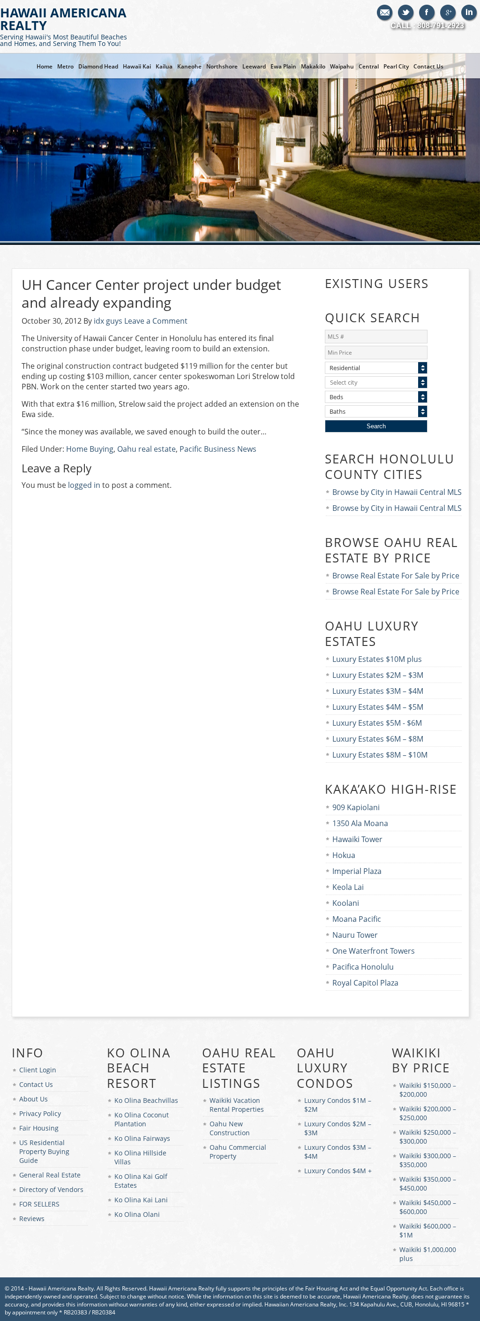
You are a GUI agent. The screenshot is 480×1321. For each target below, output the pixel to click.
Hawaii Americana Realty (63, 26)
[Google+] (448, 13)
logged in (84, 485)
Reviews (32, 1218)
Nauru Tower (355, 935)
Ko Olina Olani (137, 1214)
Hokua (343, 855)
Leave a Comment (156, 321)
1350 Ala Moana (360, 823)
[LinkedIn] (469, 13)
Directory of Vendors (51, 1189)
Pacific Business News (218, 449)
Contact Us (36, 1084)
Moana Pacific (356, 919)
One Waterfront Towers (373, 951)
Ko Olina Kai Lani (141, 1199)
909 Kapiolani (356, 807)
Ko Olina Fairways (142, 1138)
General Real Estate (50, 1174)
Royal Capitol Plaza (365, 983)
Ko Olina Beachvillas (146, 1100)
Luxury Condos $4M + (338, 1170)
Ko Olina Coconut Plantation (141, 1119)
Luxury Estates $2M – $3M (377, 675)
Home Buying (89, 449)
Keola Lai (348, 887)
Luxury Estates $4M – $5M (377, 707)
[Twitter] (406, 13)
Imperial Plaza (357, 871)
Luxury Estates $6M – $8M (377, 739)
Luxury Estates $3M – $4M (377, 691)
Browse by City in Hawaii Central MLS (397, 492)
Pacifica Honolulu (363, 967)
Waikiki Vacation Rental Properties (237, 1105)
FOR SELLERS (39, 1204)
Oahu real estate (146, 449)
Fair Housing (39, 1128)
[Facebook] (427, 13)
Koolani (345, 903)
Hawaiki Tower (357, 839)
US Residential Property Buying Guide (44, 1151)
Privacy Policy (40, 1113)
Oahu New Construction (230, 1128)
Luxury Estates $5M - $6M (377, 723)
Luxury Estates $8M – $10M (380, 755)
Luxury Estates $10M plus (377, 659)
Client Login (37, 1069)
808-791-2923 (440, 26)
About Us (33, 1098)
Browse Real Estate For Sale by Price (395, 575)
